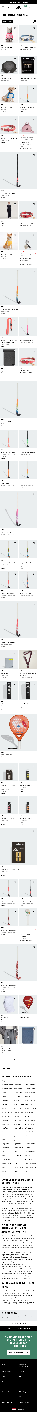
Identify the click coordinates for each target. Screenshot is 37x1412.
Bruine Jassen (7, 1124)
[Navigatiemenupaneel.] (3, 7)
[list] (15, 21)
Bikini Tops (5, 1100)
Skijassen (16, 1100)
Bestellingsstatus (7, 1371)
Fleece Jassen (6, 1136)
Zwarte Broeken (28, 1148)
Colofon (4, 1376)
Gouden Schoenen (5, 1156)
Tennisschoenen (30, 1100)
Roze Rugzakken (17, 1160)
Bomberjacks (6, 1116)
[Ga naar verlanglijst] (8, 7)
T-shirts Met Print (6, 1160)
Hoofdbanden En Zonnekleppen (18, 1089)
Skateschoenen (30, 1089)
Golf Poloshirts (5, 1152)
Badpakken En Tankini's (7, 1081)
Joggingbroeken (19, 1104)
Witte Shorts (29, 1132)
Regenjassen (17, 1144)
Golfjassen (5, 1144)
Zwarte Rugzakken (29, 1156)
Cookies (4, 1397)
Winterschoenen (30, 1120)
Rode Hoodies (18, 1148)
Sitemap (21, 1371)
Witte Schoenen (28, 1136)
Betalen (21, 1376)
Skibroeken (5, 1120)
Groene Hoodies (4, 1172)
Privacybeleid (23, 1397)
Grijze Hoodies (6, 1163)
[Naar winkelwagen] (33, 7)
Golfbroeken (6, 1140)
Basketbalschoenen (8, 1089)
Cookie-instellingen (8, 1392)
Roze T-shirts (18, 1167)
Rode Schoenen (16, 1152)
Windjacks (28, 1116)
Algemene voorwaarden (9, 1402)
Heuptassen (17, 1085)
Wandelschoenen (31, 1108)
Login (8, 1328)
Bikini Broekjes (5, 1093)
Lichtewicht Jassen (17, 1124)
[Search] (29, 7)
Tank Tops (28, 1104)
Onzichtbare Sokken (17, 1093)
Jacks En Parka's (16, 1097)
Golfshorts (5, 1148)
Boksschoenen (7, 1112)
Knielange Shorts (16, 1117)
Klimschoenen (18, 1112)
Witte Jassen (29, 1128)
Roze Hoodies (18, 1155)
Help (3, 1382)
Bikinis (4, 1096)
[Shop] (18, 8)
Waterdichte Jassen (29, 1113)
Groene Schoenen (16, 1081)
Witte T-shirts (30, 1144)
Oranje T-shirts (16, 1132)
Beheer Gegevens (24, 1392)
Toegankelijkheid (24, 1402)
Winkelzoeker (23, 1382)
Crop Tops (5, 1128)
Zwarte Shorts (30, 1152)
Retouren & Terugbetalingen (24, 1365)
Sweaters (28, 1096)
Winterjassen (29, 1124)
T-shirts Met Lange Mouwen (17, 1120)
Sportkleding (17, 1136)
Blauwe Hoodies (4, 1105)
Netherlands (21, 1409)
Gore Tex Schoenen (28, 1081)
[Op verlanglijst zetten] (15, 29)
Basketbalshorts (7, 1085)
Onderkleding (18, 1128)
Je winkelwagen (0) (24, 1328)
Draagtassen (6, 1132)
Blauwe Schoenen (5, 1109)
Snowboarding (30, 1093)
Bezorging (5, 1364)
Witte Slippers (30, 1140)
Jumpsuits (17, 1108)
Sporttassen (17, 1140)
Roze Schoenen (16, 1164)
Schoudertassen (30, 1085)
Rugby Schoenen (16, 1172)
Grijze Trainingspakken (7, 1168)
